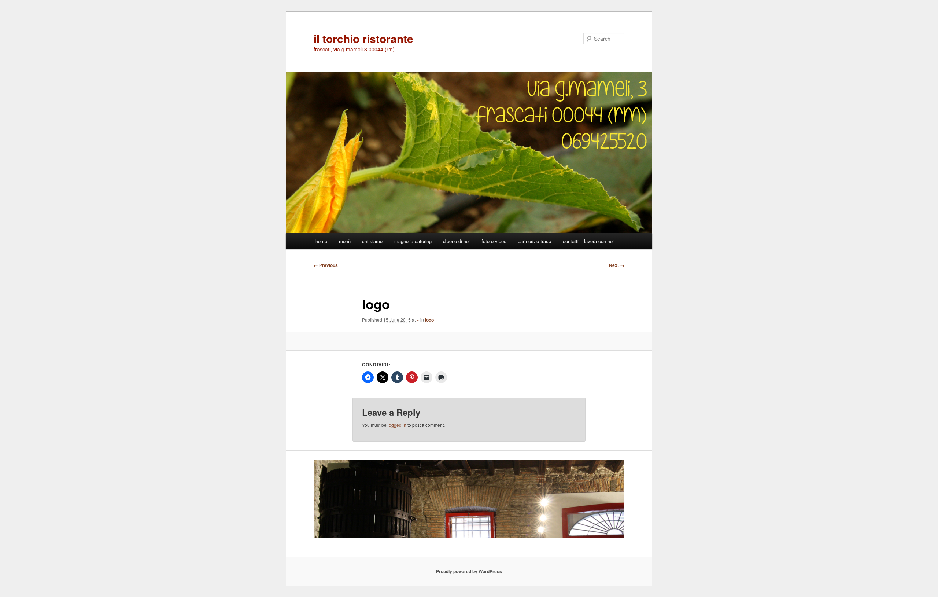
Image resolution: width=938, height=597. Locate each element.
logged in (397, 425)
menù (345, 241)
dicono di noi (456, 241)
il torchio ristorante (363, 38)
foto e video (493, 241)
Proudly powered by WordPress (469, 571)
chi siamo (372, 241)
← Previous (326, 265)
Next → (616, 265)
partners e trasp (534, 241)
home (321, 241)
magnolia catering (413, 241)
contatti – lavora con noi (588, 241)
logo (429, 319)
